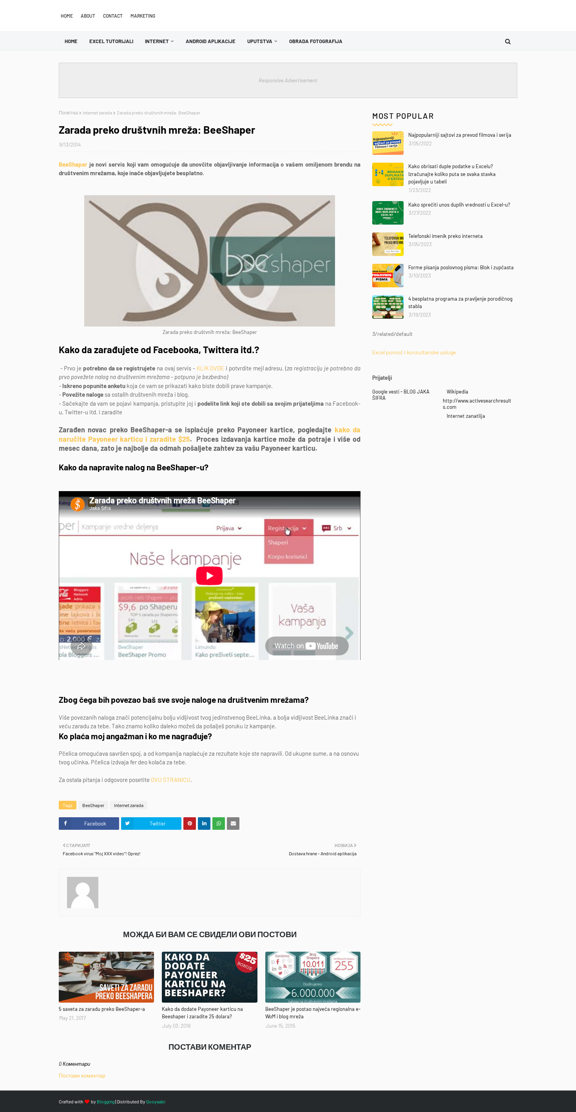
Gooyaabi (155, 1101)
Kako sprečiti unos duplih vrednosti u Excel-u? (459, 204)
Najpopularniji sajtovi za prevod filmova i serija (459, 135)
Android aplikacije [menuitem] (210, 41)
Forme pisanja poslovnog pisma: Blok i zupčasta (461, 267)
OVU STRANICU (170, 779)
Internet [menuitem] (157, 41)
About (88, 15)
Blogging (105, 1101)
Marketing (142, 15)
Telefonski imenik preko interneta (445, 236)
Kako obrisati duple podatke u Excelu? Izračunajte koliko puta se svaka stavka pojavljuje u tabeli (452, 174)
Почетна (68, 112)
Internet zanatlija (466, 416)
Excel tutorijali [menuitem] (111, 41)
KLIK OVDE (211, 368)
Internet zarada (97, 112)
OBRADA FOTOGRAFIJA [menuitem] (315, 41)
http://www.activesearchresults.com (477, 403)
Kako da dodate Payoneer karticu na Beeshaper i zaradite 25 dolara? (202, 1013)
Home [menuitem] (71, 41)
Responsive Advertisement (288, 80)
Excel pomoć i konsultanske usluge (414, 352)
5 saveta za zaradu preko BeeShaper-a (102, 1009)
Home (67, 15)
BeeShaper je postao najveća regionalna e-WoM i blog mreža (312, 1013)
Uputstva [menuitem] (259, 41)
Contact (113, 15)
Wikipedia (457, 391)
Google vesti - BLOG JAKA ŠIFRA (400, 394)
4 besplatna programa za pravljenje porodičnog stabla (460, 303)
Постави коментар (82, 1075)
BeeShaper (73, 164)
